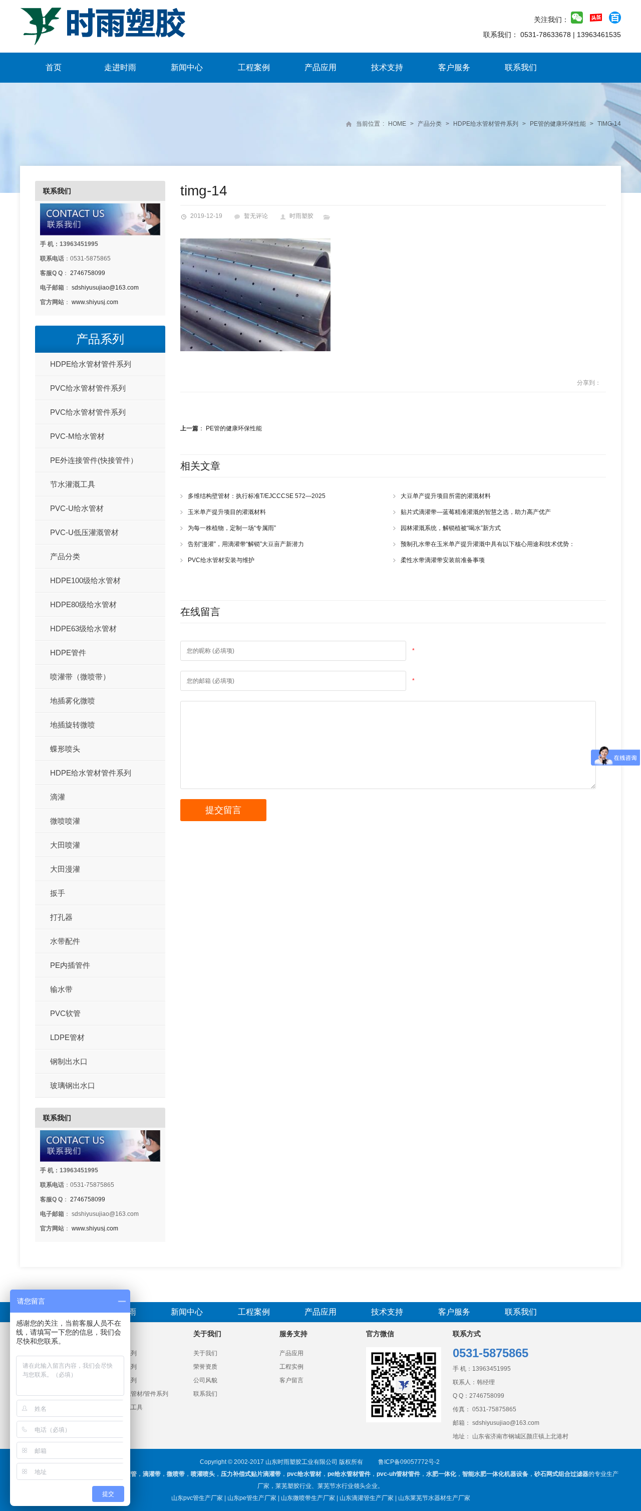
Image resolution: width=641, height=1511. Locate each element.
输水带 (61, 989)
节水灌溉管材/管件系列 (137, 1393)
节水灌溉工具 (72, 484)
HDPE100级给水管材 (85, 580)
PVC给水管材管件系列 (88, 388)
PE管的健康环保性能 (558, 123)
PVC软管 (65, 1013)
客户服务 (454, 67)
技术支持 (387, 67)
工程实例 (291, 1366)
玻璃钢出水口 (72, 1085)
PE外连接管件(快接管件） (94, 460)
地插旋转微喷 (72, 724)
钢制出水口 (69, 1061)
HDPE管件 (68, 652)
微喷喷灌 (65, 821)
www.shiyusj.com (95, 302)
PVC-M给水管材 (77, 436)
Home (397, 123)
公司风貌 (205, 1380)
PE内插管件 (70, 965)
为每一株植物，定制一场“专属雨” (232, 528)
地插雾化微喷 (72, 700)
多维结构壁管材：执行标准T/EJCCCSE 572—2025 (257, 495)
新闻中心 (187, 67)
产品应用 (320, 67)
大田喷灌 (65, 845)
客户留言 (291, 1380)
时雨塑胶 (301, 215)
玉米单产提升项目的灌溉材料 (227, 512)
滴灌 (57, 797)
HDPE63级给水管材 (83, 628)
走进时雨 (120, 67)
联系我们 (521, 67)
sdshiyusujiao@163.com (105, 287)
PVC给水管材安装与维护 (221, 560)
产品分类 (430, 123)
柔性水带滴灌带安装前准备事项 (443, 560)
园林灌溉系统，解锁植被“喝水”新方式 (451, 528)
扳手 (57, 893)
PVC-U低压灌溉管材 (84, 532)
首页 (54, 67)
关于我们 (205, 1353)
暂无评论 (256, 215)
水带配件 (65, 941)
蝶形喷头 (65, 748)
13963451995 (491, 1368)
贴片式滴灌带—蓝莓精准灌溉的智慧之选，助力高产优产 (476, 512)
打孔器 (61, 917)
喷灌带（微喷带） (80, 676)
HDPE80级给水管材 (83, 604)
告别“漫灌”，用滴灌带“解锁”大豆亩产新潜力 (246, 544)
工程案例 (254, 67)
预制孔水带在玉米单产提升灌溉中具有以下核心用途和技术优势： (488, 544)
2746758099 (87, 273)
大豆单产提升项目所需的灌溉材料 (446, 495)
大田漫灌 (65, 869)
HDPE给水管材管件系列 (485, 123)
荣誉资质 (205, 1366)
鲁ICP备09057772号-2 (409, 1461)
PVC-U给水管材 (77, 508)
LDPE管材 (67, 1037)
